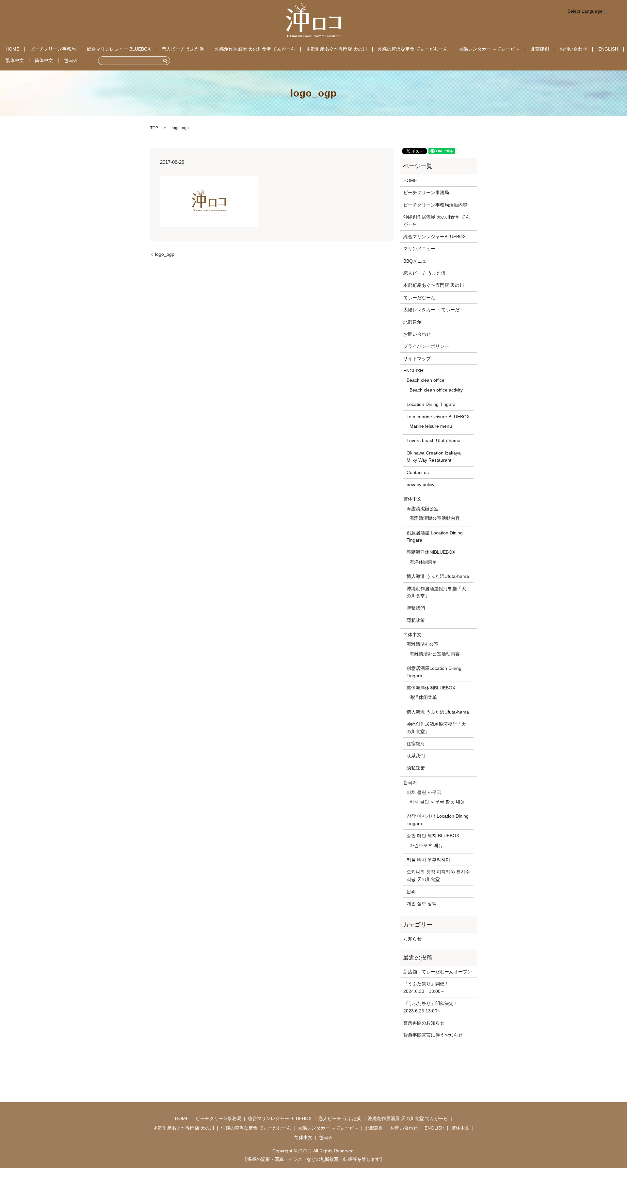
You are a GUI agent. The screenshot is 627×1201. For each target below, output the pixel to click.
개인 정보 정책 (422, 903)
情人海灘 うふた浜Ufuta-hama (438, 576)
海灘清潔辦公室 (423, 508)
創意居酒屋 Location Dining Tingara (435, 536)
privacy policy (420, 484)
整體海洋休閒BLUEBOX (431, 552)
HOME (12, 49)
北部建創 (540, 49)
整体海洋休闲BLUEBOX (431, 687)
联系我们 (416, 755)
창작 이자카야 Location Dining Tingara (438, 819)
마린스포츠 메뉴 (426, 845)
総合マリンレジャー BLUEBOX (119, 49)
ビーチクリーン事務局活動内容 (435, 205)
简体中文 (44, 60)
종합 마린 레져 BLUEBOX (433, 835)
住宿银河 (416, 743)
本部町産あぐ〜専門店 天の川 (336, 49)
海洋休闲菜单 (423, 697)
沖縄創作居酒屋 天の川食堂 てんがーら (255, 49)
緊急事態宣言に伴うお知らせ (433, 1035)
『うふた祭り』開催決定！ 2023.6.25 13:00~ (430, 1007)
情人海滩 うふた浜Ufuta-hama (438, 712)
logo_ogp (164, 254)
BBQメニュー (417, 261)
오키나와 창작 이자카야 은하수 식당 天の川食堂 (438, 875)
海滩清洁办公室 (423, 644)
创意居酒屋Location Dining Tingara (434, 672)
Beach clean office (425, 380)
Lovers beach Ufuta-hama (433, 440)
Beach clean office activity (436, 390)
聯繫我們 (416, 607)
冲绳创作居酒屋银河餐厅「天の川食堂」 (436, 727)
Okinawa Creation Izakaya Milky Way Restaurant (434, 456)
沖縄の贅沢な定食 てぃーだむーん (413, 49)
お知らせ (412, 938)
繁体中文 (15, 60)
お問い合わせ (573, 49)
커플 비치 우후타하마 (428, 859)
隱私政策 (416, 620)
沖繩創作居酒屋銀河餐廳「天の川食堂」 (436, 592)
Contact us (418, 472)
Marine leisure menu (431, 426)
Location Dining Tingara (431, 404)
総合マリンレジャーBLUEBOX (434, 236)
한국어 (71, 60)
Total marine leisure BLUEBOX (438, 416)
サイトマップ (417, 358)
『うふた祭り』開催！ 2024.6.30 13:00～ (428, 987)
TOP (154, 128)
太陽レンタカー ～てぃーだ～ (489, 49)
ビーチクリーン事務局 (53, 49)
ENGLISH (608, 49)
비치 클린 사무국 (424, 792)
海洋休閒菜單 (423, 561)
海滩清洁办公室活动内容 (435, 653)
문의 (411, 891)
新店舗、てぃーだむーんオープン (437, 971)
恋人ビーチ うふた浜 (183, 49)
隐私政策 (416, 768)
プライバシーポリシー (426, 346)
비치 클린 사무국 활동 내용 (437, 801)
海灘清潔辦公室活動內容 (435, 518)
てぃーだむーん (419, 297)
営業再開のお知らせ (423, 1022)
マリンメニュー (419, 248)
